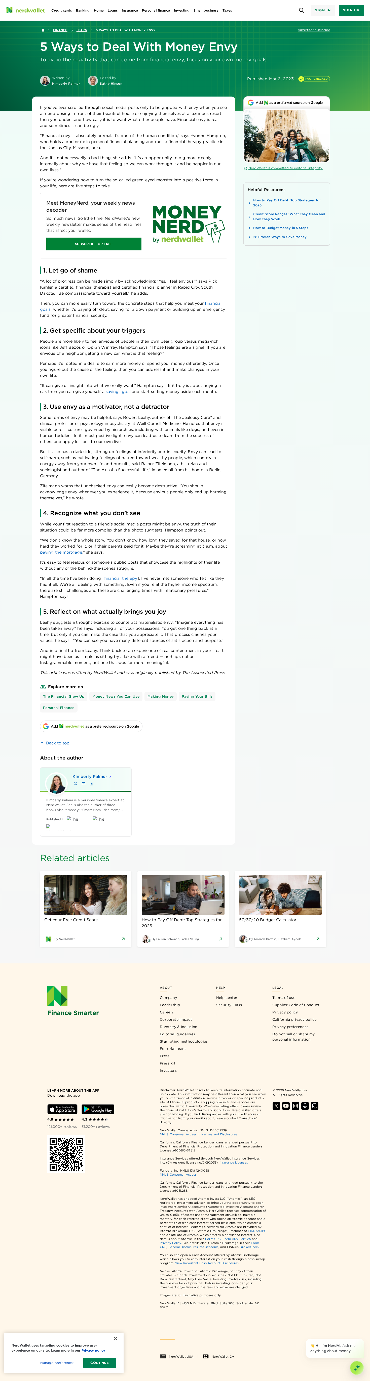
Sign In (323, 10)
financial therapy (120, 578)
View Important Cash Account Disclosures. (207, 1263)
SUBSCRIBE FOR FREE (94, 244)
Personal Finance (59, 708)
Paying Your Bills (197, 696)
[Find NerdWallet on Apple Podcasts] (305, 1106)
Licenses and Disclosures (218, 1134)
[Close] (363, 1340)
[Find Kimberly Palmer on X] (75, 784)
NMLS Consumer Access (178, 1134)
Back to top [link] (57, 743)
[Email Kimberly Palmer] (84, 784)
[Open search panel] (301, 10)
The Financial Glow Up (63, 696)
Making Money (160, 696)
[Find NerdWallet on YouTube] (286, 1106)
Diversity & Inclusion (178, 1027)
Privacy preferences (290, 1027)
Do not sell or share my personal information (293, 1036)
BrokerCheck (250, 1247)
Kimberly (89, 776)
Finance (60, 30)
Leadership (170, 1005)
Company (168, 998)
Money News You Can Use (115, 696)
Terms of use (283, 998)
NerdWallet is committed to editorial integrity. (285, 168)
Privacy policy (285, 1012)
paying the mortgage (61, 552)
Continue (99, 1363)
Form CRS (213, 1239)
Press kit (167, 1063)
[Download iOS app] (62, 1109)
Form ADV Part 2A (237, 1239)
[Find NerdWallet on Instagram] (295, 1106)
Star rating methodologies (184, 1041)
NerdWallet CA (223, 1356)
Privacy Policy (170, 1243)
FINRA (252, 1231)
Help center (226, 998)
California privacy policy (294, 1019)
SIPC (262, 1231)
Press (165, 1056)
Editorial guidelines (177, 1034)
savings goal (118, 391)
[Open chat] (357, 1368)
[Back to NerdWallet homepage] (43, 30)
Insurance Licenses (234, 1162)
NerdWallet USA (181, 1356)
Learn (82, 30)
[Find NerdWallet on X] (276, 1106)
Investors (168, 1070)
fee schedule (209, 1247)
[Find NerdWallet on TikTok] (314, 1106)
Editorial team (173, 1049)
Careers (167, 1012)
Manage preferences (57, 1363)
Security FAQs (229, 1005)
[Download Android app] (98, 1109)
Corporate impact (176, 1019)
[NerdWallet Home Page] (25, 10)
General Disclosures (183, 1247)
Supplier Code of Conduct (295, 1005)
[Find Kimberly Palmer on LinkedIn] (92, 784)
